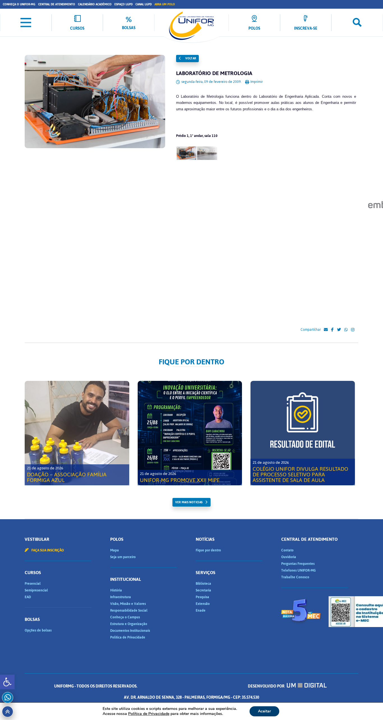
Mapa (114, 550)
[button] (7, 682)
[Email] (326, 330)
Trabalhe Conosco (295, 577)
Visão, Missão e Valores (128, 603)
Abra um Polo (164, 4)
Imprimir (256, 81)
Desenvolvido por (266, 686)
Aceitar (264, 711)
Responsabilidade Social (128, 610)
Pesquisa (202, 597)
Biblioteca (203, 583)
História (116, 590)
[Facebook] (332, 330)
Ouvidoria (288, 557)
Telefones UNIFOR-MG (298, 570)
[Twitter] (339, 330)
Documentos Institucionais (130, 630)
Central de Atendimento (56, 4)
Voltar (190, 58)
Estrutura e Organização (128, 624)
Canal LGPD (143, 4)
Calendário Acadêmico (95, 4)
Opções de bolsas (38, 630)
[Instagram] (353, 330)
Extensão (203, 603)
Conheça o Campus (125, 617)
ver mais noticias (188, 502)
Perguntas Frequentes (298, 563)
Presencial (33, 583)
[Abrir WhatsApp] (369, 705)
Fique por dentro (208, 550)
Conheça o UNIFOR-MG (19, 4)
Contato (287, 550)
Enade (201, 610)
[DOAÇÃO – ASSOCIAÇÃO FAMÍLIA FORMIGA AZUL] (77, 433)
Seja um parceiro (123, 557)
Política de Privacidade (127, 637)
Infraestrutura (120, 597)
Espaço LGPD (123, 4)
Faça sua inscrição (47, 550)
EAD (28, 597)
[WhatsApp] (346, 330)
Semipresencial (36, 590)
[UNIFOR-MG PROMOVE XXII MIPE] (190, 433)
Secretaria (203, 590)
